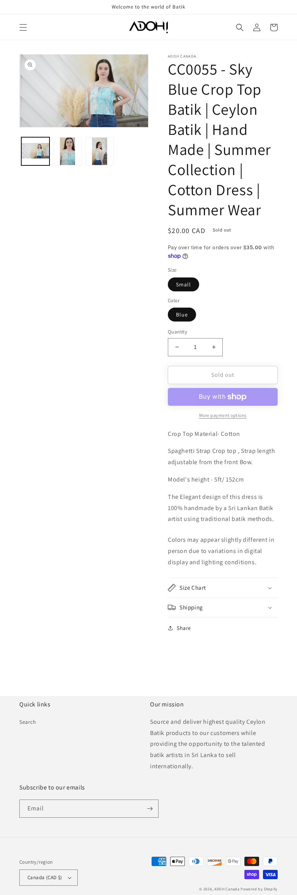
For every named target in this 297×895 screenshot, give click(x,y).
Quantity (177, 331)
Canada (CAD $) (44, 877)
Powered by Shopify (259, 889)
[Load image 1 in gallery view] (35, 151)
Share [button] (184, 627)
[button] (23, 27)
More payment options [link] (223, 415)
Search (27, 721)
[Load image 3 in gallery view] (99, 151)
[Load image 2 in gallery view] (67, 151)
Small (183, 284)
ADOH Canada (227, 889)
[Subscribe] (149, 809)
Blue (182, 314)
